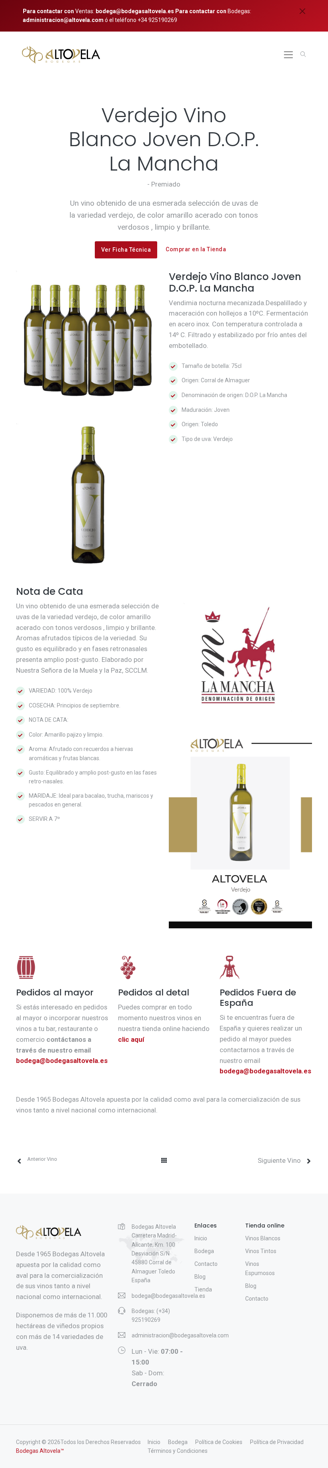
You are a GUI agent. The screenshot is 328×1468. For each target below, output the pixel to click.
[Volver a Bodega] (163, 1158)
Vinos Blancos (262, 1238)
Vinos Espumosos (260, 1268)
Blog (200, 1276)
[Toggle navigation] (288, 55)
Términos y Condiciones (178, 1451)
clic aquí (131, 1039)
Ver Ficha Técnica (126, 249)
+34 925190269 (156, 20)
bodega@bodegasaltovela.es (135, 11)
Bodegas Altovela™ (40, 1451)
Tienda (203, 1289)
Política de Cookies (218, 1442)
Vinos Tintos (260, 1251)
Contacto (206, 1264)
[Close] (302, 11)
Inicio (200, 1238)
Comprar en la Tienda (196, 249)
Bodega (204, 1251)
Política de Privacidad (277, 1442)
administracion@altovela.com (63, 20)
